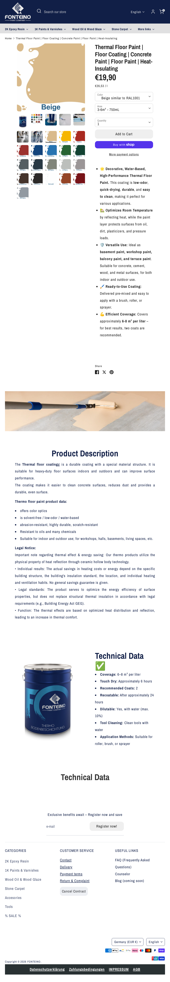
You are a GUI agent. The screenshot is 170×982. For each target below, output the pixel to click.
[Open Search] (39, 11)
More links (145, 29)
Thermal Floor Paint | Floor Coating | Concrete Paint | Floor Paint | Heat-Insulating (66, 38)
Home (8, 38)
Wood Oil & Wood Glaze (87, 29)
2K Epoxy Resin (15, 29)
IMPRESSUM (16, 954)
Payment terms (71, 873)
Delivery (66, 866)
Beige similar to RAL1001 (120, 97)
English (136, 12)
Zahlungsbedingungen (64, 947)
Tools (9, 906)
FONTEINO (34, 961)
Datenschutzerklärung (24, 947)
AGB (34, 954)
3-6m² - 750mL (108, 109)
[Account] (153, 11)
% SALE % (13, 915)
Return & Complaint (74, 880)
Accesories (13, 897)
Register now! (106, 826)
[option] (51, 78)
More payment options (124, 154)
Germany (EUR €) (126, 942)
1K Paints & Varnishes (49, 29)
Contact (66, 860)
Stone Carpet (120, 29)
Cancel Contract (74, 891)
